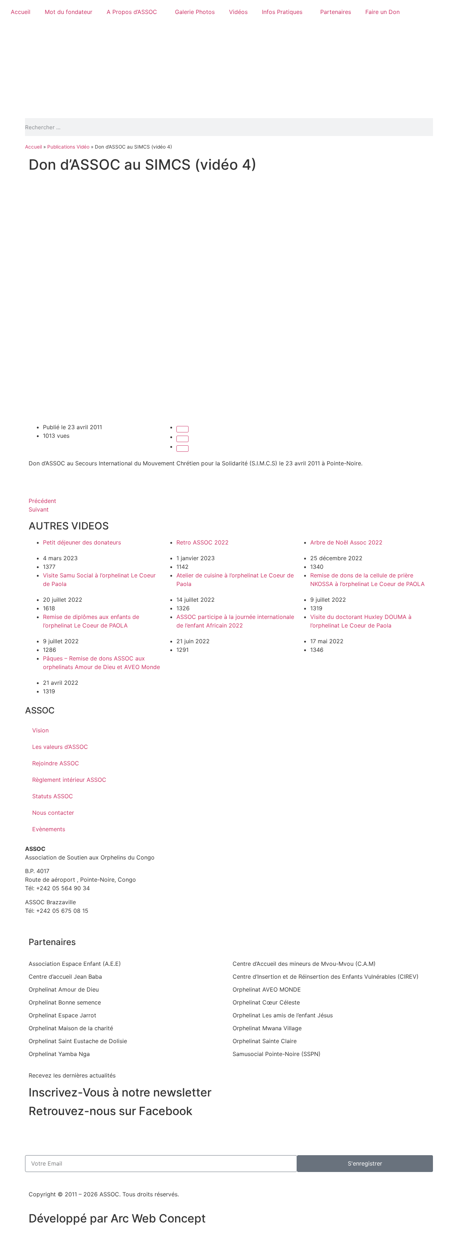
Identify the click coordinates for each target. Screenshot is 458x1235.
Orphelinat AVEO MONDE (267, 989)
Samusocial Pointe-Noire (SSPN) (277, 1053)
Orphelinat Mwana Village (267, 1028)
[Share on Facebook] (182, 429)
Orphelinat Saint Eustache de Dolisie (78, 1041)
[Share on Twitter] (182, 439)
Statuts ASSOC (52, 796)
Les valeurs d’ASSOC (60, 746)
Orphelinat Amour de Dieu (64, 989)
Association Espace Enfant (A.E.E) (75, 963)
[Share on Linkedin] (182, 448)
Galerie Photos (195, 11)
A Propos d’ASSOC (132, 11)
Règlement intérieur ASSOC (69, 779)
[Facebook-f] (38, 1133)
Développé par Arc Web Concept (117, 1218)
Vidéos (238, 11)
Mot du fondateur (68, 11)
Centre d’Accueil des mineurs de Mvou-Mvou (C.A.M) (304, 963)
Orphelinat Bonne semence (65, 1002)
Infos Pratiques (282, 11)
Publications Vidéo (68, 147)
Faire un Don (382, 11)
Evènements (48, 829)
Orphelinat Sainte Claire (265, 1041)
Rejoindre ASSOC (55, 763)
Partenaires (335, 11)
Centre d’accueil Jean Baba (65, 976)
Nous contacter (53, 812)
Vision (40, 730)
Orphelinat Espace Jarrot (62, 1015)
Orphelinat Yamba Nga (59, 1053)
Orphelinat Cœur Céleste (266, 1002)
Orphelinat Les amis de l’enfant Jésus (283, 1015)
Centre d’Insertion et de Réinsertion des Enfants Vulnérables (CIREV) (326, 976)
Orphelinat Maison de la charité (71, 1028)
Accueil (20, 11)
